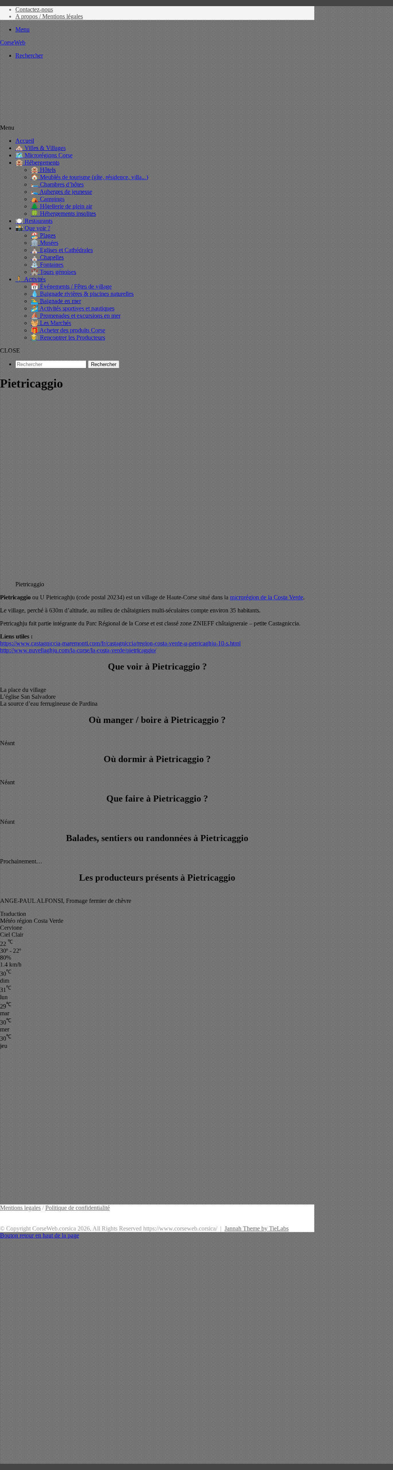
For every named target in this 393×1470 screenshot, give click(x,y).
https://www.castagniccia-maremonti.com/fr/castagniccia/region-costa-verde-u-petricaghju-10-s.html (120, 643)
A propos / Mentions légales (49, 16)
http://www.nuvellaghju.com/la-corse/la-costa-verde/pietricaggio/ (78, 650)
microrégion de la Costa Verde (266, 597)
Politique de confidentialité (77, 1207)
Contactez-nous (34, 9)
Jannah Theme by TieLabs (257, 1228)
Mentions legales (20, 1207)
